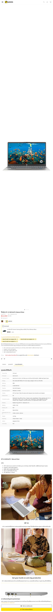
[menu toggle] (2, 2)
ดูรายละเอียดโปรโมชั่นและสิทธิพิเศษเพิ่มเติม (10, 337)
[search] (44, 2)
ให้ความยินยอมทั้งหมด (27, 609)
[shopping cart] (50, 2)
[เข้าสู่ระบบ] (47, 2)
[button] (24, 309)
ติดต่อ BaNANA (30, 355)
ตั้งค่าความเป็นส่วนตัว (27, 606)
